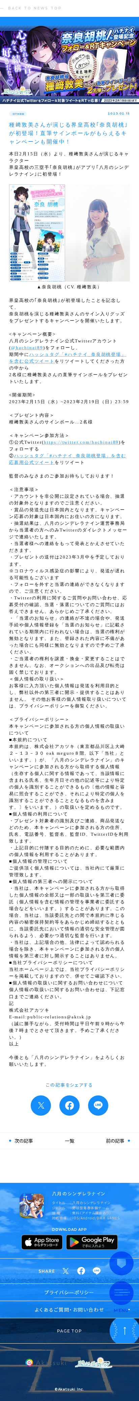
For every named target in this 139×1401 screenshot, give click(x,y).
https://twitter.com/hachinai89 (81, 442)
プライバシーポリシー (70, 1292)
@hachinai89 (27, 347)
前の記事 (115, 1140)
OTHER (18, 113)
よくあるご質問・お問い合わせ (69, 1309)
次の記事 (24, 1140)
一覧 (69, 1140)
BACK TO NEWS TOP (35, 8)
